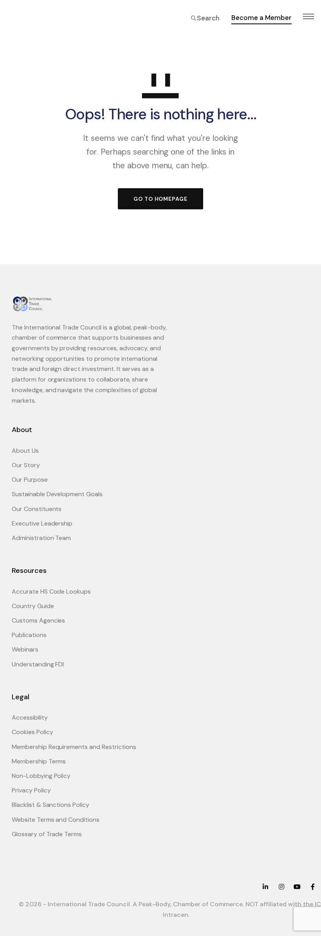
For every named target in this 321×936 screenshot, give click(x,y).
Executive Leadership (42, 523)
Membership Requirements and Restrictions (74, 747)
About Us (25, 450)
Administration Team (41, 538)
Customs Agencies (38, 620)
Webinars (25, 649)
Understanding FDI (38, 664)
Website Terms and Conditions (55, 819)
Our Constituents (36, 509)
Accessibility (30, 717)
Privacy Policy (31, 790)
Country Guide (33, 606)
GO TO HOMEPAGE (160, 198)
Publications (29, 635)
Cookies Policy (32, 732)
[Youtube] (297, 886)
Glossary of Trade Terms (47, 834)
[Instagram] (281, 886)
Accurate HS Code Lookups (51, 591)
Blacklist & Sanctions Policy (50, 805)
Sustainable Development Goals (57, 494)
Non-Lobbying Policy (41, 776)
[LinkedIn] (265, 886)
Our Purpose (30, 479)
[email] (312, 886)
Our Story (26, 465)
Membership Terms (39, 761)
